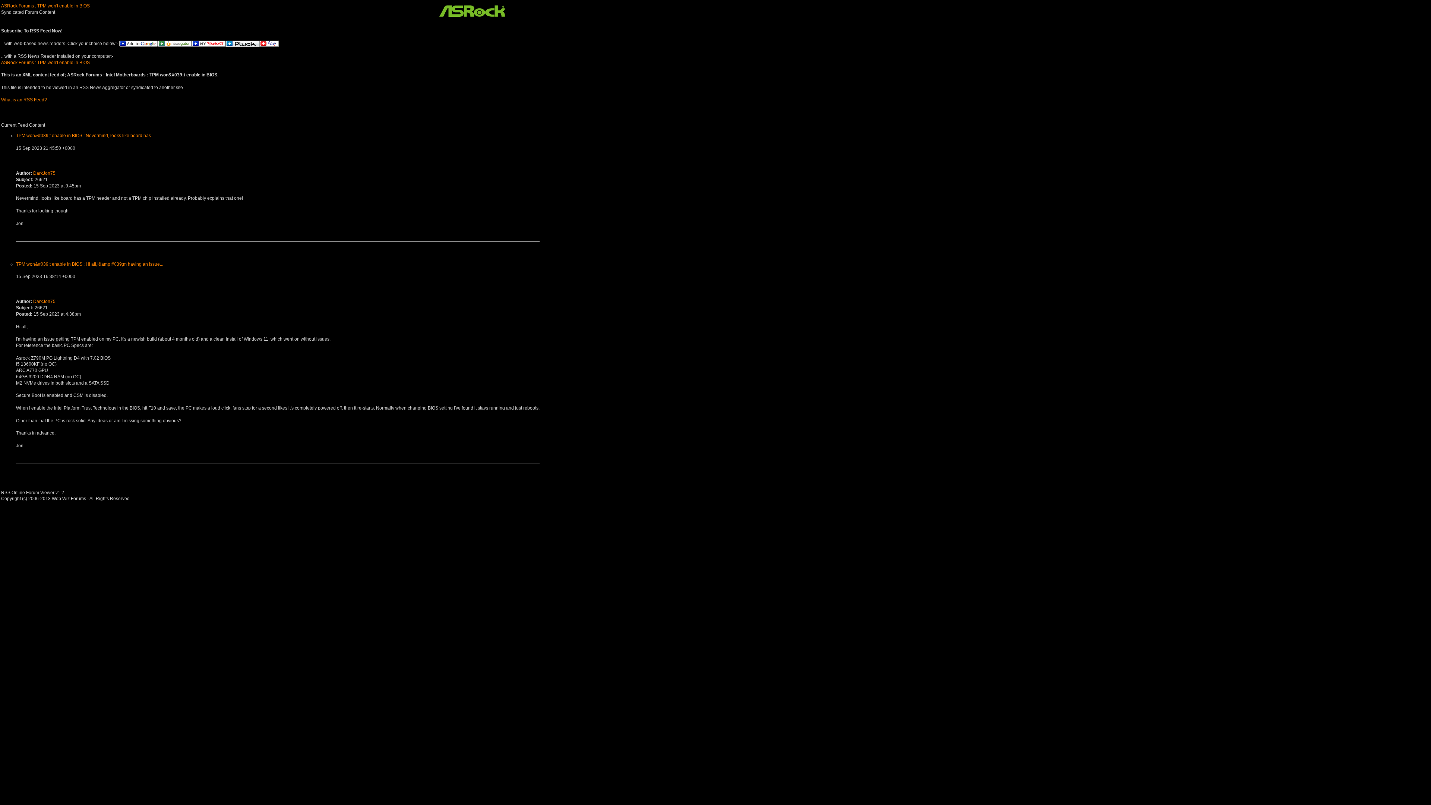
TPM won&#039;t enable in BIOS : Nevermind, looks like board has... (85, 135)
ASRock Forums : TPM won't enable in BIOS (45, 6)
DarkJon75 (44, 173)
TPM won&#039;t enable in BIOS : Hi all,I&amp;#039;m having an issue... (89, 264)
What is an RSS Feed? (24, 99)
